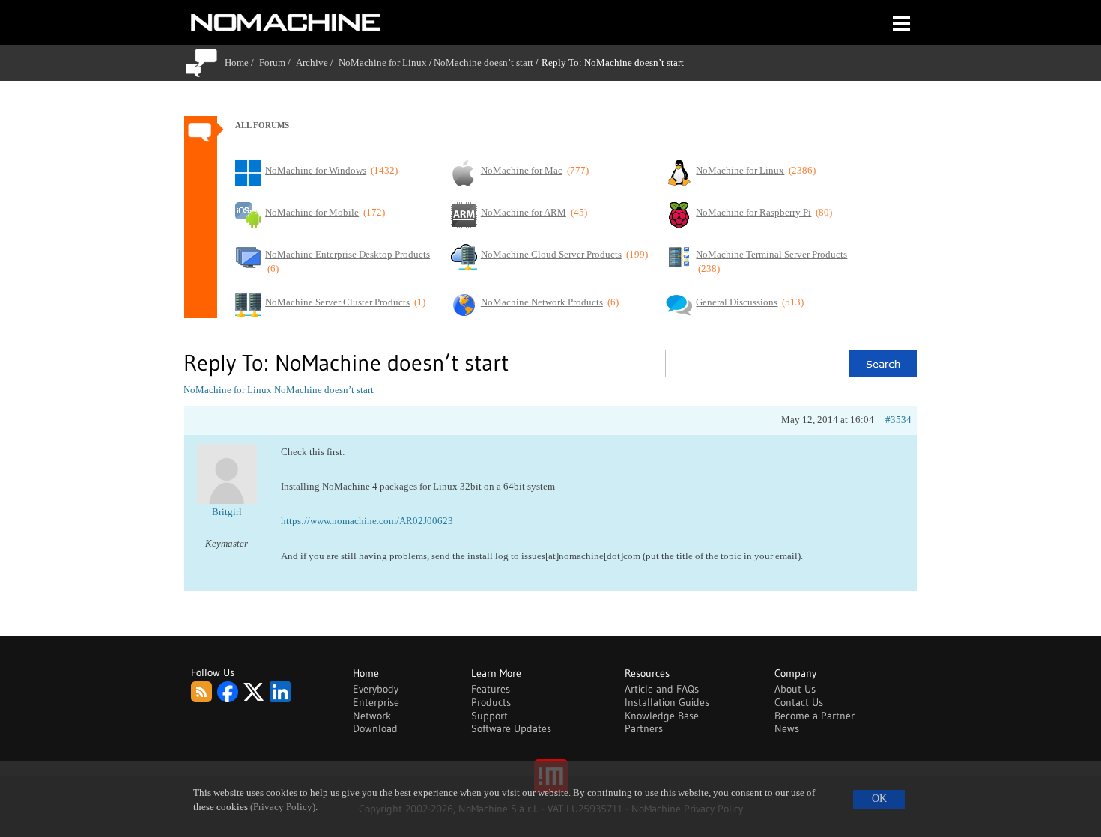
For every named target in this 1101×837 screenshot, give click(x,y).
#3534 (898, 419)
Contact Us (798, 702)
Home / (242, 62)
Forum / (277, 62)
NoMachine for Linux (383, 62)
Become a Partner (814, 715)
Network (372, 715)
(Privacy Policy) (282, 807)
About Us (795, 689)
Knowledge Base (662, 715)
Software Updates (511, 728)
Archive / (317, 62)
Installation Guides (667, 702)
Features (490, 689)
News (786, 728)
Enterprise (376, 702)
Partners (644, 728)
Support (489, 715)
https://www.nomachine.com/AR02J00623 (367, 520)
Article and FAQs (662, 689)
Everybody (375, 689)
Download (375, 728)
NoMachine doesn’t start (483, 62)
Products (491, 702)
